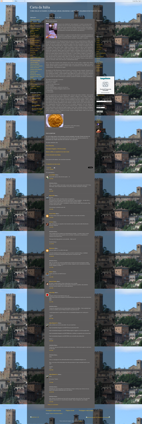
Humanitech (33, 54)
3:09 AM (51, 191)
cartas (98, 42)
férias (98, 51)
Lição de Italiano (34, 62)
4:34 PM (51, 227)
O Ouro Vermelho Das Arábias (53, 155)
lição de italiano (100, 56)
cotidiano (99, 46)
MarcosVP (51, 195)
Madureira (51, 248)
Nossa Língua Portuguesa (36, 65)
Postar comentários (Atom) (56, 413)
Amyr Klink (32, 25)
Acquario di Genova (35, 23)
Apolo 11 (32, 26)
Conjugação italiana (35, 40)
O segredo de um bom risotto (53, 164)
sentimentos (99, 67)
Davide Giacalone (34, 42)
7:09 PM (51, 178)
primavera (99, 63)
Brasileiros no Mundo (35, 28)
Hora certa (32, 52)
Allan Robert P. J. (53, 323)
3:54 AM (51, 209)
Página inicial (70, 410)
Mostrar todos (40, 111)
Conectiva (32, 38)
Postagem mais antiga (86, 410)
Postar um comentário (53, 404)
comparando (99, 44)
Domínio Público (34, 50)
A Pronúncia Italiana (35, 19)
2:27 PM (51, 267)
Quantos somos (34, 71)
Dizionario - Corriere (35, 48)
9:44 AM (51, 401)
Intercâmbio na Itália (35, 60)
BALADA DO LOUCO (37, 108)
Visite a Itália (33, 88)
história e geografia (101, 53)
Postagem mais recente (53, 410)
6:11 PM (51, 301)
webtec (98, 70)
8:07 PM (51, 318)
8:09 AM (51, 340)
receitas (51, 169)
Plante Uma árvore (34, 67)
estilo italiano (100, 47)
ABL (31, 21)
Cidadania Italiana (34, 36)
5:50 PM (51, 369)
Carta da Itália (40, 7)
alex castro (34, 101)
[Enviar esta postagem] (54, 167)
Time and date (33, 84)
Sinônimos (32, 79)
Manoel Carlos (53, 281)
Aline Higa (51, 292)
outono (98, 60)
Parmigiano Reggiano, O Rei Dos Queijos (56, 148)
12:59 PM (51, 392)
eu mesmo (99, 49)
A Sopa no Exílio (36, 98)
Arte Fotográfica (36, 105)
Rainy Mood (33, 73)
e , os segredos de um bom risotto (57, 151)
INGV (31, 55)
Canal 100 (32, 33)
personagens (100, 61)
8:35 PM (51, 288)
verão (98, 69)
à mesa (98, 38)
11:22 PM (51, 243)
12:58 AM (51, 256)
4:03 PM (51, 350)
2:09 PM (51, 217)
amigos (98, 40)
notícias (98, 58)
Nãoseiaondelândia (34, 64)
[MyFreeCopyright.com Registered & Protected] (97, 417)
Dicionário (32, 44)
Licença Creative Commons (99, 121)
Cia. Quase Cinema (34, 35)
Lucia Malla (52, 174)
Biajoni (51, 271)
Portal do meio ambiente (36, 69)
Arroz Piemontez (50, 145)
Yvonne (51, 222)
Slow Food (32, 81)
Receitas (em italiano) (35, 74)
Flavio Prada (52, 213)
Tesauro (32, 83)
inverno (98, 54)
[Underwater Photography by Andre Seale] (101, 95)
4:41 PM (51, 277)
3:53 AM (51, 382)
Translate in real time (35, 86)
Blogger (80, 421)
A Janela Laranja (36, 94)
